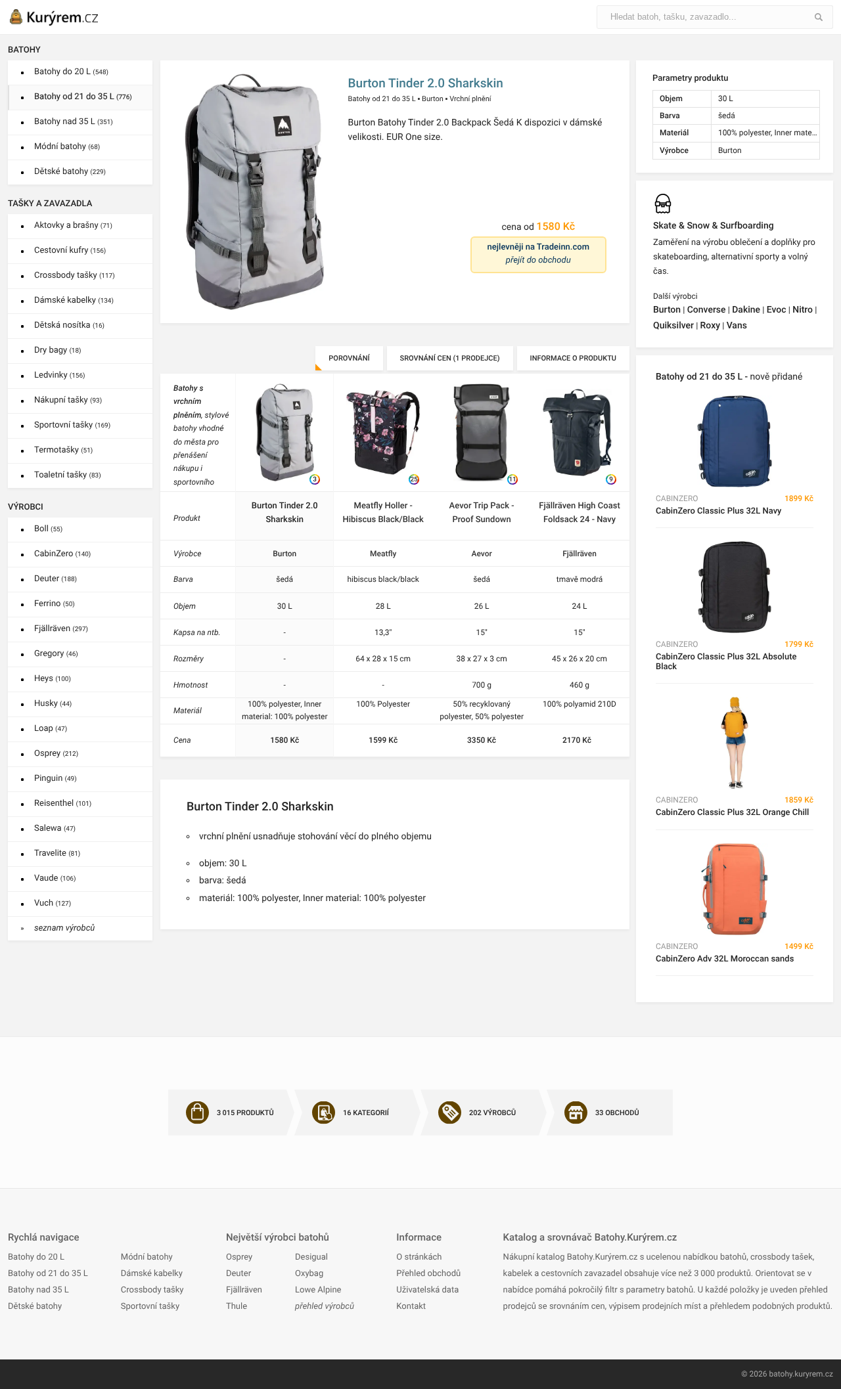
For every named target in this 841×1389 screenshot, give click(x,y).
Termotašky (63, 450)
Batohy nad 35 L (73, 122)
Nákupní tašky (68, 400)
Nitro (802, 310)
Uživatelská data (427, 1290)
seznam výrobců (64, 928)
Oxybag (309, 1274)
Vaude (55, 878)
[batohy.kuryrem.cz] (67, 17)
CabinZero (62, 554)
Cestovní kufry (70, 250)
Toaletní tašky (67, 475)
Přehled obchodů (428, 1274)
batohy (780, 1373)
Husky (53, 704)
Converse (706, 310)
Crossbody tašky (74, 275)
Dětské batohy (70, 172)
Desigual (311, 1257)
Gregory (56, 654)
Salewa (55, 828)
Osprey (56, 754)
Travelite (57, 853)
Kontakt (411, 1307)
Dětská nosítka (69, 325)
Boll (48, 529)
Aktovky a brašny (73, 226)
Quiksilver (673, 325)
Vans (737, 325)
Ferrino (54, 604)
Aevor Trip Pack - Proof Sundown (481, 513)
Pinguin (55, 778)
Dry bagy (57, 350)
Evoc (776, 310)
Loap (50, 729)
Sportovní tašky (72, 425)
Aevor (481, 553)
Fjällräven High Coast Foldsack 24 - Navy (579, 513)
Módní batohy (67, 147)
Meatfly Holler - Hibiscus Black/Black (383, 513)
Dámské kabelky (74, 300)
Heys (52, 679)
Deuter (55, 579)
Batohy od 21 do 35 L (83, 97)
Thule (236, 1307)
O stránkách (419, 1257)
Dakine (746, 310)
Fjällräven (61, 629)
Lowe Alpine (318, 1290)
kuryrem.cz (813, 1373)
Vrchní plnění (470, 99)
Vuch (52, 903)
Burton (432, 99)
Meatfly (383, 553)
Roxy (710, 325)
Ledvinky (59, 375)
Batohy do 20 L (71, 72)
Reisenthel (62, 803)
